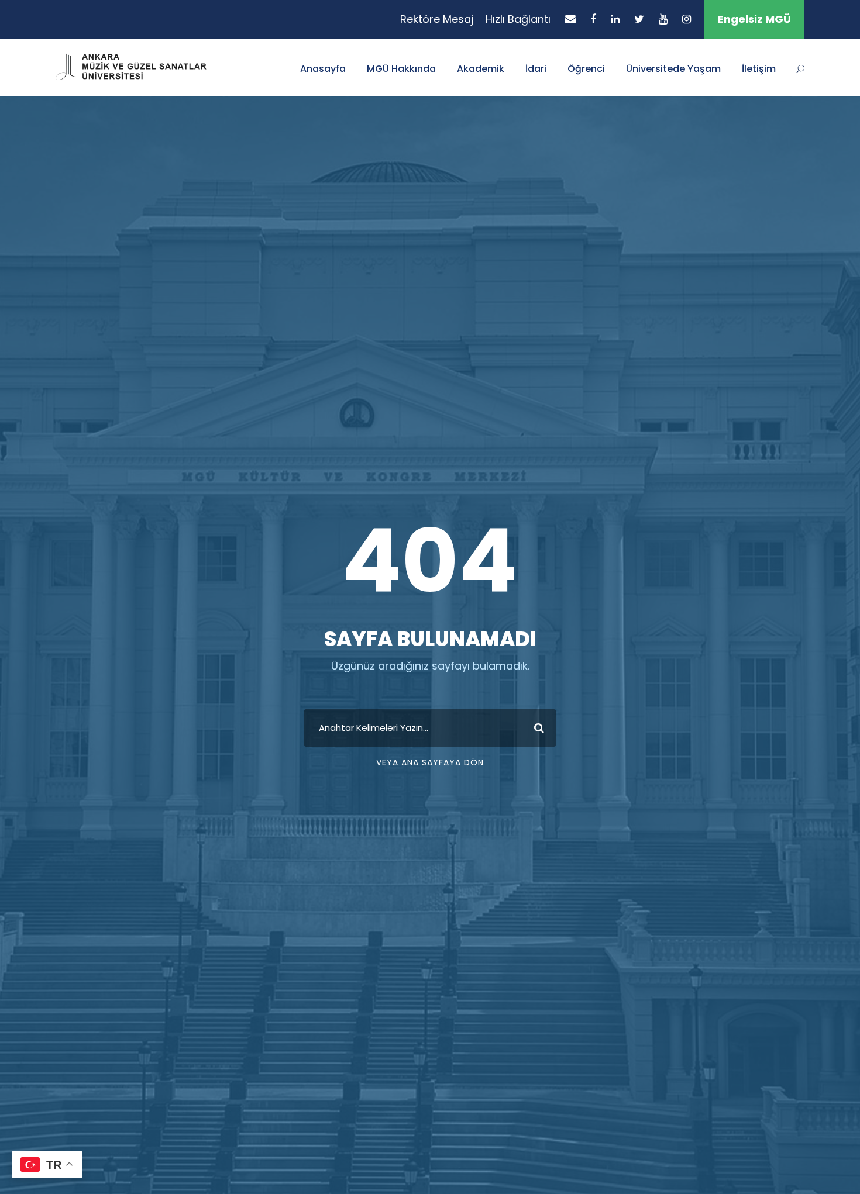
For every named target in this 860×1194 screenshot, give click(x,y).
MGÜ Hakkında (401, 68)
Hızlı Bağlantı (518, 19)
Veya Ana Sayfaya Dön (430, 762)
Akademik (480, 68)
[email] (570, 19)
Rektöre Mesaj (436, 19)
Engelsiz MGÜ (754, 19)
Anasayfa (323, 68)
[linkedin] (615, 19)
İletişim (759, 68)
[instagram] (686, 19)
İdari (535, 68)
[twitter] (639, 19)
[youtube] (663, 19)
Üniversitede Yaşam (673, 68)
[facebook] (593, 19)
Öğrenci (586, 68)
